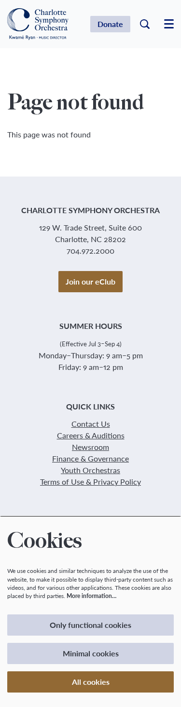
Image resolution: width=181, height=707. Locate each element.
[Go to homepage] (38, 24)
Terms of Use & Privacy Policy (90, 481)
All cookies (91, 681)
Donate (110, 23)
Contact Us (90, 423)
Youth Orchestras (90, 470)
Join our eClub (90, 281)
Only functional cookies (90, 624)
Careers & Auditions (91, 435)
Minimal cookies (91, 653)
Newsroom (90, 446)
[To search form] (145, 24)
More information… (91, 595)
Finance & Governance (90, 458)
